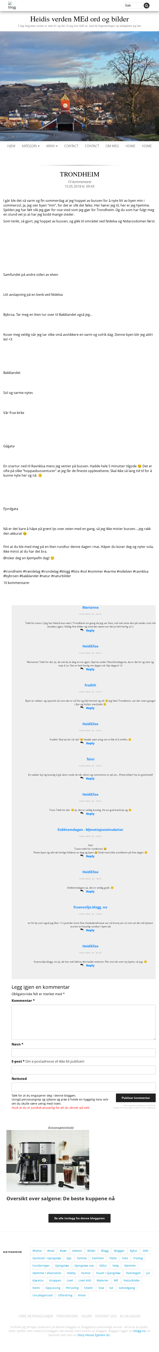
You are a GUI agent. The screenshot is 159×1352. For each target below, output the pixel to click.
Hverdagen (133, 1273)
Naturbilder (132, 1280)
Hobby (71, 1273)
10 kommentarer (80, 182)
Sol (111, 1288)
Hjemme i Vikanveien (47, 1273)
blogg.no (140, 1331)
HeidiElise (90, 646)
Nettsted (19, 1078)
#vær (63, 1251)
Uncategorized (43, 1295)
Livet (70, 1280)
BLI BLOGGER (130, 1316)
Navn (17, 1044)
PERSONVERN (67, 1316)
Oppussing (52, 1288)
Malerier (102, 1280)
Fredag (138, 1258)
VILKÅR (86, 1316)
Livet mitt (84, 1280)
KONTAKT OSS (106, 1316)
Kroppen (55, 1280)
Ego (68, 1258)
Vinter (82, 1295)
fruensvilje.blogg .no (90, 907)
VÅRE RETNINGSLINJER (36, 1316)
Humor (86, 1273)
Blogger (119, 1251)
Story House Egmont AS (93, 1335)
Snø (101, 1288)
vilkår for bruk (140, 1108)
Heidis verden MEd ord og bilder (79, 20)
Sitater (88, 1288)
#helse (37, 1251)
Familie (82, 1258)
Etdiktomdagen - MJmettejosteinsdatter (90, 829)
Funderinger (41, 1265)
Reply (90, 630)
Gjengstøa (62, 1265)
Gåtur (103, 1265)
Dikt (145, 1251)
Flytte (113, 1258)
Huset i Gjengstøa (108, 1273)
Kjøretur (38, 1280)
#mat (50, 1251)
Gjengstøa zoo (84, 1265)
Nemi (36, 1288)
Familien (98, 1258)
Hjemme (130, 1265)
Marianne (90, 607)
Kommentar (23, 1000)
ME (116, 1280)
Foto (125, 1258)
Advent (77, 1251)
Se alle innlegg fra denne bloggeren (79, 1218)
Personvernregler (126, 1108)
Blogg (105, 1251)
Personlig (72, 1288)
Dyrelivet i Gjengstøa (47, 1258)
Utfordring (65, 1295)
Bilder (91, 1251)
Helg (115, 1265)
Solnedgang (127, 1288)
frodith (90, 685)
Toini (90, 759)
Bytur (133, 1251)
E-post (48, 1061)
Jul (148, 1273)
